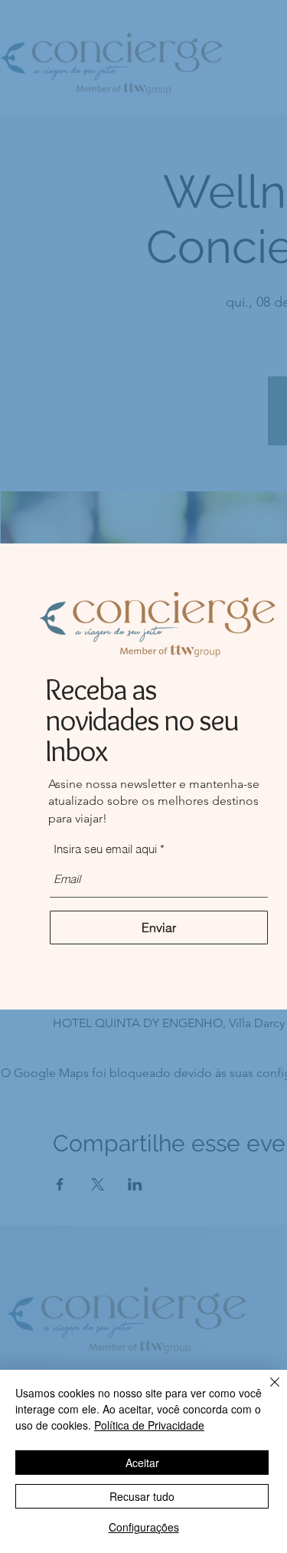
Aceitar (142, 1462)
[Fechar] (265, 1391)
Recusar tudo (141, 1496)
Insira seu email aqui (105, 849)
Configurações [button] (144, 1527)
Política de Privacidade (149, 1425)
